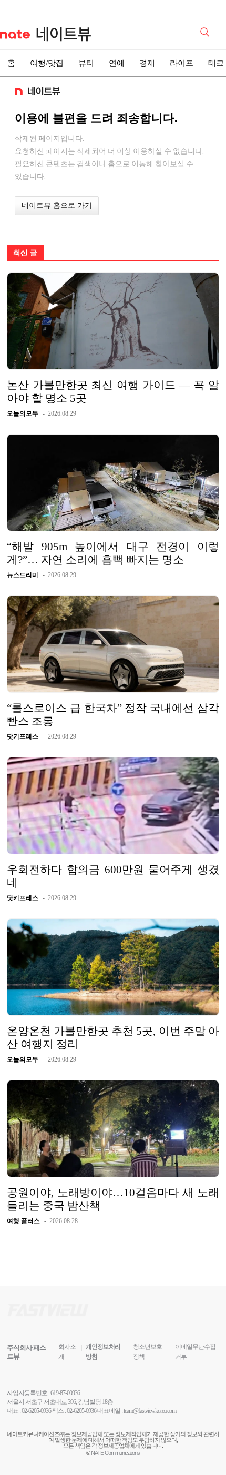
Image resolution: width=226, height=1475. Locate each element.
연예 (117, 63)
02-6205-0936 (36, 1411)
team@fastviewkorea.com (150, 1411)
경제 (147, 63)
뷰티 (86, 63)
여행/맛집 (47, 63)
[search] (206, 31)
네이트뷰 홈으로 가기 (57, 205)
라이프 (181, 63)
